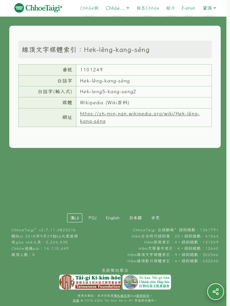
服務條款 (142, 295)
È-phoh (188, 8)
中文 (155, 217)
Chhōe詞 (89, 8)
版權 (76, 300)
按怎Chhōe (148, 8)
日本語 (135, 217)
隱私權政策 (122, 295)
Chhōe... (115, 8)
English (112, 217)
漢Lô (74, 217)
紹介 (170, 8)
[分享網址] (215, 291)
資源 (207, 8)
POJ (92, 217)
